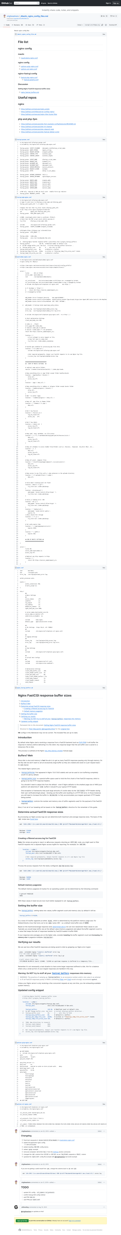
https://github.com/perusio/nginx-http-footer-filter (39, 114)
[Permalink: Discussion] (16, 84)
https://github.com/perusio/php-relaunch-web (37, 129)
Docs (63, 1230)
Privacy (40, 1230)
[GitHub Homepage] (20, 1230)
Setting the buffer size (29, 714)
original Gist (65, 729)
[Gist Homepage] (7, 3)
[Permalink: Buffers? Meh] (16, 755)
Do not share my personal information (92, 1230)
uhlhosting (25, 1207)
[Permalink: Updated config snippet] (16, 990)
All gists (43, 3)
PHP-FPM (82, 742)
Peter (62, 979)
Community (58, 1230)
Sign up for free (22, 1220)
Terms (35, 1230)
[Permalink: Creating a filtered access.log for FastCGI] (16, 838)
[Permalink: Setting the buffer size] (16, 905)
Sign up (116, 3)
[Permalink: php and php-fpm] (16, 119)
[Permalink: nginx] (16, 104)
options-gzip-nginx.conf (29, 66)
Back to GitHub (52, 3)
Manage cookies (76, 1230)
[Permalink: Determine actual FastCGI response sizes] (16, 812)
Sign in (108, 3)
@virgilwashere (60, 1157)
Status (51, 1230)
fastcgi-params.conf (31, 80)
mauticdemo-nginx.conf (67, 1140)
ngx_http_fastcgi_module (54, 751)
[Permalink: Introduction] (16, 737)
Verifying (55, 1152)
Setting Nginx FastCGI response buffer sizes (60, 725)
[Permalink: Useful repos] (16, 97)
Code (7, 25)
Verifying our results (28, 716)
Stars (31, 25)
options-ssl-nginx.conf (29, 69)
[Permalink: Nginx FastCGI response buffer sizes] (16, 695)
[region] (60, 86)
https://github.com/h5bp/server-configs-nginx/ (37, 112)
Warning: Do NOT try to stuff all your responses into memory (52, 719)
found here (34, 819)
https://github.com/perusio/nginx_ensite (35, 109)
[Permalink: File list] (16, 42)
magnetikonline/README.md (21, 18)
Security (46, 1230)
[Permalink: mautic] (16, 54)
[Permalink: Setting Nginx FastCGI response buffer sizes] (16, 88)
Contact (69, 1230)
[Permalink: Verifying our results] (16, 942)
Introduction (25, 701)
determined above (59, 927)
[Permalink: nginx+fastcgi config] (16, 73)
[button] (102, 25)
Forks (41, 25)
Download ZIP (113, 25)
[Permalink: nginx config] (16, 48)
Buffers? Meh (25, 704)
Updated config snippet (29, 721)
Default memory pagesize (33, 711)
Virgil (69, 979)
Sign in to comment (75, 1220)
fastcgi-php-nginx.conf (29, 77)
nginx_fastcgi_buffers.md (30, 92)
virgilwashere (13, 16)
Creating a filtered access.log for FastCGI (39, 708)
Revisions (18, 25)
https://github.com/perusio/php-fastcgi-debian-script (40, 132)
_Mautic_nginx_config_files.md (34, 16)
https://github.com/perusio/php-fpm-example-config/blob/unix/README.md (48, 124)
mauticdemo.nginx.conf (29, 58)
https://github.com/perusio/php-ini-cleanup (36, 127)
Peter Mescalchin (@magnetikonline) (42, 729)
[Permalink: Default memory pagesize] (16, 885)
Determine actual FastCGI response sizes (35, 706)
